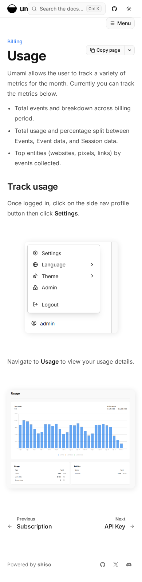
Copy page (108, 50)
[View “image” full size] (71, 287)
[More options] (130, 50)
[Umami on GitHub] (114, 9)
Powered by (29, 564)
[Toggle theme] (129, 9)
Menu (124, 23)
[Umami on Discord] (129, 564)
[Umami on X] (116, 564)
